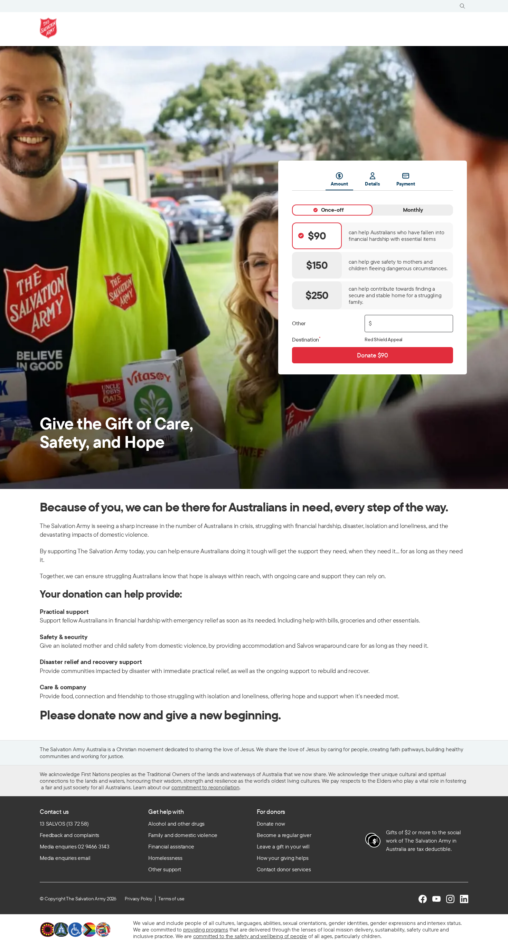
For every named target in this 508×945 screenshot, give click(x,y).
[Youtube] (436, 899)
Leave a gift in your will (283, 846)
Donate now (271, 823)
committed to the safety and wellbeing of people (250, 936)
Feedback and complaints (69, 835)
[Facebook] (422, 899)
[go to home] (48, 28)
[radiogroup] (372, 266)
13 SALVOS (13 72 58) (64, 823)
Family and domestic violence (182, 835)
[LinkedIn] (464, 899)
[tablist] (372, 181)
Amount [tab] (339, 184)
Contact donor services (284, 869)
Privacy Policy (138, 899)
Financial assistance (171, 846)
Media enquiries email (65, 857)
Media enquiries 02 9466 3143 (75, 846)
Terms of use (171, 899)
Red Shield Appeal (383, 339)
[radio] (372, 235)
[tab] (332, 210)
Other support (164, 869)
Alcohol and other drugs (176, 823)
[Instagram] (450, 899)
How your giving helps (283, 857)
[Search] (462, 6)
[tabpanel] (372, 277)
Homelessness (165, 857)
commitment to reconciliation (205, 787)
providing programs (205, 929)
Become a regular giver (284, 835)
